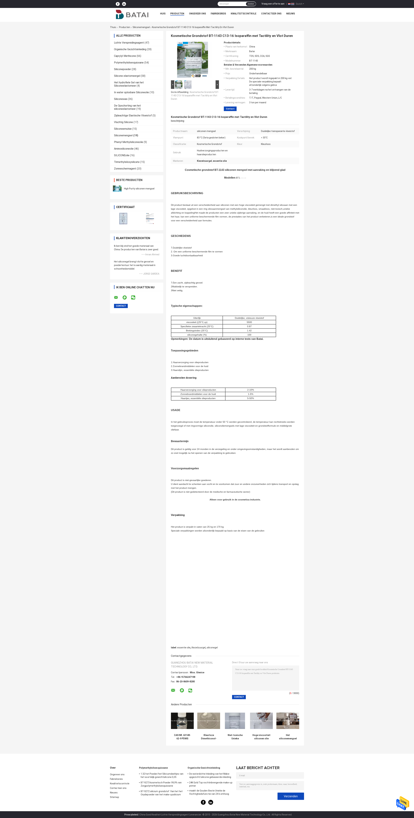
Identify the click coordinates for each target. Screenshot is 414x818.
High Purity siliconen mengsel (139, 188)
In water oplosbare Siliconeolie (131, 92)
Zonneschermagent (125, 168)
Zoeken (251, 4)
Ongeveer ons (197, 13)
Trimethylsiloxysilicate (127, 162)
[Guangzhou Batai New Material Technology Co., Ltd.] (132, 14)
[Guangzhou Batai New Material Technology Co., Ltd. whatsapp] (127, 297)
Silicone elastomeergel (127, 75)
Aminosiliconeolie (124, 148)
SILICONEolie (121, 155)
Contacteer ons (271, 13)
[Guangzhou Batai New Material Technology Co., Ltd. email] (118, 297)
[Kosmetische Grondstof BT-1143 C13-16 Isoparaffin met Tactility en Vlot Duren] (193, 60)
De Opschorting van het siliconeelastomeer (127, 107)
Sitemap (114, 797)
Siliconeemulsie (123, 128)
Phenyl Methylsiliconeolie (128, 142)
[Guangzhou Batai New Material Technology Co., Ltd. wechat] (135, 297)
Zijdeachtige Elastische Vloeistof (133, 115)
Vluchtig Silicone (123, 122)
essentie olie (184, 647)
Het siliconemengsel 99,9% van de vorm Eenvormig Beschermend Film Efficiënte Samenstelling (288, 737)
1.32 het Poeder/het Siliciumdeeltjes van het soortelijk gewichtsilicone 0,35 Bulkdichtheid (162, 776)
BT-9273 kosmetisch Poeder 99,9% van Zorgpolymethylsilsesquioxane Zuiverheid (161, 784)
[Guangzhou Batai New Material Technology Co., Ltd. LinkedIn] (124, 4)
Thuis (113, 27)
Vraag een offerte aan (272, 3)
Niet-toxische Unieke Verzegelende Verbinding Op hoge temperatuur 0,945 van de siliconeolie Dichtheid (235, 737)
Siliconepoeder (122, 69)
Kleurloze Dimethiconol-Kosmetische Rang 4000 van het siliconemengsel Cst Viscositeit (208, 737)
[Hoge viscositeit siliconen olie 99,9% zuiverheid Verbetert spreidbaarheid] (261, 720)
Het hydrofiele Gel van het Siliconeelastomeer (129, 84)
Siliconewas (120, 99)
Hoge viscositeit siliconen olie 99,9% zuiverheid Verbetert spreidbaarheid (261, 737)
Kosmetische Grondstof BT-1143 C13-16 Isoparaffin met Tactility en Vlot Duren (195, 95)
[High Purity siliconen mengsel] (117, 188)
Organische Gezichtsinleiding (130, 49)
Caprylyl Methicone (125, 55)
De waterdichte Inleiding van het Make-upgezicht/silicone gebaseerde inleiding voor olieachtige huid (210, 776)
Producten (177, 13)
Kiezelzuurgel (199, 647)
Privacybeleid (131, 814)
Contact (230, 108)
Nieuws (290, 13)
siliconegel (212, 647)
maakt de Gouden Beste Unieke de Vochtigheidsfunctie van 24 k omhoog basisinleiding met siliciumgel (209, 792)
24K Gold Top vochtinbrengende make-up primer (210, 784)
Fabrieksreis (218, 13)
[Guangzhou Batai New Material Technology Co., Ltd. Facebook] (118, 4)
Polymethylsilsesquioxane (129, 62)
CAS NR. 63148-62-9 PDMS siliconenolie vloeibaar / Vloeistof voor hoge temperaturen (182, 737)
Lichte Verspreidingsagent (129, 42)
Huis (162, 13)
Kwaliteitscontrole (243, 13)
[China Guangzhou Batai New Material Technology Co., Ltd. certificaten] (123, 218)
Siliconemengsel (141, 27)
